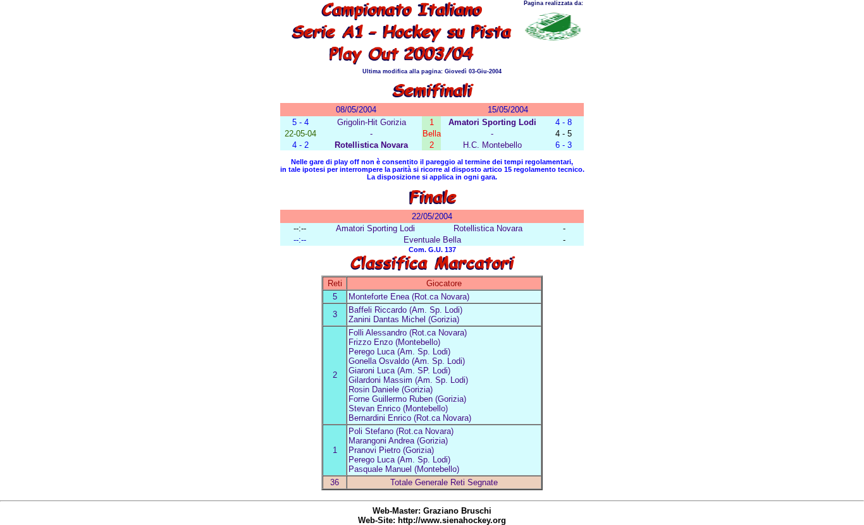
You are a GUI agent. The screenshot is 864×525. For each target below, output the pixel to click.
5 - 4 (300, 122)
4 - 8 (563, 122)
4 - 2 (300, 145)
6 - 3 (563, 145)
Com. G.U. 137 (432, 249)
